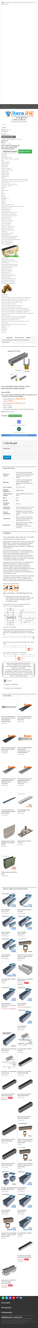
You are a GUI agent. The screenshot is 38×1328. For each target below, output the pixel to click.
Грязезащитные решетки (7, 259)
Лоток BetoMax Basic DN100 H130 (23, 810)
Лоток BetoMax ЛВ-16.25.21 (5, 933)
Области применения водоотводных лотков (13, 318)
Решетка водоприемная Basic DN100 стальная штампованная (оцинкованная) (8, 719)
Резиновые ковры (6, 277)
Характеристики (5, 315)
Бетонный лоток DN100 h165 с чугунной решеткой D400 (8, 1281)
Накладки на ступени (7, 273)
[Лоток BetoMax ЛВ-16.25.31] (9, 945)
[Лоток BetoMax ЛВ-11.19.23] (9, 900)
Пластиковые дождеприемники (9, 236)
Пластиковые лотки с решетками (10, 159)
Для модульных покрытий (8, 283)
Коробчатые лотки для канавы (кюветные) (12, 206)
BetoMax (3, 196)
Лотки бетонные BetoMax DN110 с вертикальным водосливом (25, 1141)
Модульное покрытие (7, 270)
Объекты (3, 330)
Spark (2, 160)
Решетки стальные (6, 219)
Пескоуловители (5, 211)
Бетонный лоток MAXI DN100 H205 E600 (24, 1094)
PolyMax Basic (5, 174)
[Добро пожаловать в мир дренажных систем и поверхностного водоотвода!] (19, 53)
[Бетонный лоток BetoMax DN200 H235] (25, 969)
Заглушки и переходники (8, 226)
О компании (4, 329)
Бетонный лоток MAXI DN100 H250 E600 (8, 1140)
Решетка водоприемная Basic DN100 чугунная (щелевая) (24, 718)
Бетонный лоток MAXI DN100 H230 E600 (24, 1117)
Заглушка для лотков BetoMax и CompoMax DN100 (8, 842)
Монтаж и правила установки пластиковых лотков (14, 299)
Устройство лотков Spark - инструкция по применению (15, 310)
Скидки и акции (5, 326)
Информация (4, 294)
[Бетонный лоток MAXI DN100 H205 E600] (25, 1084)
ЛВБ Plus (3, 200)
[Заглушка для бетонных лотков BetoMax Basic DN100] (9, 831)
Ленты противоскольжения (8, 275)
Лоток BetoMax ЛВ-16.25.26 (22, 933)
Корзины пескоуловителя (8, 230)
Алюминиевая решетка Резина (9, 264)
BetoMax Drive (5, 198)
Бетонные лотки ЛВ (6, 185)
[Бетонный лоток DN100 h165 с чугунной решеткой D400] (9, 1270)
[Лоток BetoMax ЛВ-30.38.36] (9, 1201)
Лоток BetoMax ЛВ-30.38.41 (22, 1211)
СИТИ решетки (5, 262)
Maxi (2, 189)
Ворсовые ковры (5, 269)
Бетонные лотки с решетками (9, 184)
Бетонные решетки (6, 223)
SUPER (3, 203)
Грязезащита (4, 258)
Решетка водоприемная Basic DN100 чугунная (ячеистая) (8, 749)
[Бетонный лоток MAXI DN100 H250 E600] (9, 1130)
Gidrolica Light (5, 163)
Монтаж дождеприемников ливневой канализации (14, 308)
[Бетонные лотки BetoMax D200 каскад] (9, 1062)
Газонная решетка (6, 244)
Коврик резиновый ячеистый (8, 278)
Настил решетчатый (6, 241)
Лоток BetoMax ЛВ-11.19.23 (5, 910)
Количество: (6, 448)
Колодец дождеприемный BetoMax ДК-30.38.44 (9, 1188)
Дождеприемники (6, 234)
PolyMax (3, 178)
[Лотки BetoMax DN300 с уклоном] (25, 1223)
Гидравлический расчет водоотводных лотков (13, 324)
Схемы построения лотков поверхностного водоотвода (16, 297)
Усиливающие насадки (7, 233)
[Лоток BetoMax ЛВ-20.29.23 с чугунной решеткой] (9, 994)
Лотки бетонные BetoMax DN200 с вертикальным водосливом (25, 1165)
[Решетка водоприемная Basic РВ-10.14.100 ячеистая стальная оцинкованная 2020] (9, 800)
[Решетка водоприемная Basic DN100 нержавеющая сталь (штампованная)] (25, 738)
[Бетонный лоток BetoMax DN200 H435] (9, 1039)
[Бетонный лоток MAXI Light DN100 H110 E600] (25, 1246)
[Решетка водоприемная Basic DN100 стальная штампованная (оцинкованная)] (9, 707)
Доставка (3, 327)
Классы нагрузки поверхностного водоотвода (13, 316)
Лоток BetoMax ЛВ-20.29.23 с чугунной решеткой (8, 1005)
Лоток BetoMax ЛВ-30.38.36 (5, 1211)
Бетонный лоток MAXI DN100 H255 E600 (8, 1164)
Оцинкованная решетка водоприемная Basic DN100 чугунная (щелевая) (8, 781)
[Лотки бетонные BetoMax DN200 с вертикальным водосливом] (25, 1154)
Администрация (5, 106)
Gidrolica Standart (6, 168)
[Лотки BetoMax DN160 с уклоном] (9, 969)
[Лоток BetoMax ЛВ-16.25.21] (9, 923)
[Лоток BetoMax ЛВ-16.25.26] (25, 923)
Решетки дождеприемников (8, 238)
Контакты (3, 332)
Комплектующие (5, 225)
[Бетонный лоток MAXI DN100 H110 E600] (25, 1062)
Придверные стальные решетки (9, 261)
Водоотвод (4, 155)
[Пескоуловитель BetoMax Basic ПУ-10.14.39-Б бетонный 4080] (9, 862)
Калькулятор (4, 322)
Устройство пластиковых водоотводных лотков (14, 300)
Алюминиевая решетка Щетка (9, 266)
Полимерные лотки (6, 208)
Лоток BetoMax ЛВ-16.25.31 (5, 955)
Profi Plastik (4, 166)
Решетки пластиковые (7, 220)
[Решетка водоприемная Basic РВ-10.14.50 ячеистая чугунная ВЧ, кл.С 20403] (9, 738)
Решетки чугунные (6, 222)
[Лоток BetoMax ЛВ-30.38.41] (25, 1201)
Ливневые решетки (6, 217)
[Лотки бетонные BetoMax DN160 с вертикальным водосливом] (25, 945)
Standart (3, 187)
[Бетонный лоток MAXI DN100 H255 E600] (9, 1154)
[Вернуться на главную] (3, 338)
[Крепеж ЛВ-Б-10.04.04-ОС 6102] (25, 831)
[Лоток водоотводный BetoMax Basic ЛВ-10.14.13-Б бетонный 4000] (25, 800)
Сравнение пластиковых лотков (9, 319)
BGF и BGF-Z (4, 190)
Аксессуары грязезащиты (8, 280)
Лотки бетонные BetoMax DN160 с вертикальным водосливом (25, 956)
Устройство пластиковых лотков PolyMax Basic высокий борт (17, 313)
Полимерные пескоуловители (9, 215)
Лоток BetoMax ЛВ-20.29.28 (22, 1004)
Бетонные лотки (5, 182)
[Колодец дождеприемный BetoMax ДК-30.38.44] (9, 1178)
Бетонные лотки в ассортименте (13, 688)
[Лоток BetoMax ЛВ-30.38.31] (25, 1178)
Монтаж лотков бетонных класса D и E (11, 307)
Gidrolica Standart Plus (7, 170)
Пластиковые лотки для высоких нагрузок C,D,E (14, 181)
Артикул (3, 392)
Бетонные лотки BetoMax (11, 684)
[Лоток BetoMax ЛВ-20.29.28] (25, 994)
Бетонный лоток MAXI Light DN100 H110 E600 (24, 1256)
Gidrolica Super (5, 173)
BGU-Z (3, 193)
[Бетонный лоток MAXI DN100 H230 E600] (25, 1107)
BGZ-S (3, 195)
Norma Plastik (5, 165)
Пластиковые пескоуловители (9, 212)
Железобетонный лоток (7, 204)
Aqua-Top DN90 (5, 162)
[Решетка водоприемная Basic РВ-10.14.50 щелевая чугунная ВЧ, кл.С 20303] (25, 707)
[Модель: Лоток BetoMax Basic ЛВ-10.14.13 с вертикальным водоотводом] (23, 378)
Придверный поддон (6, 267)
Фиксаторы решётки (6, 228)
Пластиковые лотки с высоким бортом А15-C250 (14, 179)
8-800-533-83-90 (19, 120)
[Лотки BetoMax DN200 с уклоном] (25, 1039)
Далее (28, 378)
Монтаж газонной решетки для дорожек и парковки (15, 311)
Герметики (4, 231)
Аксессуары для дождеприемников (10, 239)
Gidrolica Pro (4, 171)
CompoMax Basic (5, 209)
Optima (3, 201)
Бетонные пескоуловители (8, 214)
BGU (2, 192)
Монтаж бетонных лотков (8, 303)
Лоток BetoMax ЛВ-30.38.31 (22, 1188)
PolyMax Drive (5, 176)
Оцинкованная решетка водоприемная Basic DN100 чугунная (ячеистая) (24, 781)
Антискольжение (5, 272)
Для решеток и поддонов (8, 281)
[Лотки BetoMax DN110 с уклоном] (25, 900)
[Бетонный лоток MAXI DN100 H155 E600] (9, 1084)
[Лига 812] (19, 114)
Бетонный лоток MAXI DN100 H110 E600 (24, 1072)
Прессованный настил (7, 242)
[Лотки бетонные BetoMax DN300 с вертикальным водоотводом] (9, 1223)
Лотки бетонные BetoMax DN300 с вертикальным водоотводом (9, 1234)
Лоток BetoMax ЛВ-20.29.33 (22, 1027)
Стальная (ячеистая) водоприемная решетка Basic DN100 (8, 811)
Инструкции (4, 296)
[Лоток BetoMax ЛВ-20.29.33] (25, 1016)
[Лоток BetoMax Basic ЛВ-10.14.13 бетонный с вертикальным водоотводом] (14, 378)
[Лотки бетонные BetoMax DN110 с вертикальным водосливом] (25, 1130)
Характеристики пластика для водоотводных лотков (15, 321)
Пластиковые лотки (6, 157)
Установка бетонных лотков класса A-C (11, 305)
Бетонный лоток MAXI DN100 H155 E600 (8, 1094)
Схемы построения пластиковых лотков (12, 302)
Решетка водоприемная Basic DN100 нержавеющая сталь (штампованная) (24, 750)
